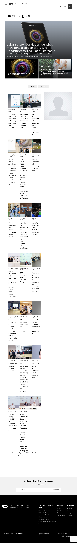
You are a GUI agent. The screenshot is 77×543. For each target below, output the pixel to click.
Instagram (70, 513)
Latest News (11, 41)
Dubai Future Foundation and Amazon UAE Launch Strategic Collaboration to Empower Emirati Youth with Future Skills (54, 72)
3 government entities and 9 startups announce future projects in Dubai (12, 330)
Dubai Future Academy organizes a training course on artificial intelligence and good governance (12, 171)
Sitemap (62, 538)
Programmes (61, 515)
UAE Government (45, 535)
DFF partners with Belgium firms (23, 277)
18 (35, 453)
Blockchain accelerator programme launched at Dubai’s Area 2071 (36, 282)
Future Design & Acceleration (47, 521)
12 (27, 453)
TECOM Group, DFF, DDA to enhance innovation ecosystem (12, 422)
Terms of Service (62, 533)
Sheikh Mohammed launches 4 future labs (35, 165)
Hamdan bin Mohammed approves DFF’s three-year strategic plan (35, 124)
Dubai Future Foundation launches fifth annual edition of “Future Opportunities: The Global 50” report (31, 47)
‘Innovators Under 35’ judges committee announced (36, 326)
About (59, 510)
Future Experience (43, 524)
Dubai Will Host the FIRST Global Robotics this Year (35, 228)
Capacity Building (43, 519)
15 (32, 453)
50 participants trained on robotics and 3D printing (24, 326)
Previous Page (16, 453)
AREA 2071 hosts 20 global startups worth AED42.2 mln (35, 370)
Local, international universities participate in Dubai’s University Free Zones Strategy (12, 283)
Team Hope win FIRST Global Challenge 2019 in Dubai (12, 229)
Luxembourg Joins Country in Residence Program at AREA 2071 (24, 121)
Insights (59, 508)
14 (30, 453)
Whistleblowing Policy (66, 536)
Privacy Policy (64, 535)
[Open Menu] (6, 4)
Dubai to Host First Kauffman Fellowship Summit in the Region (12, 121)
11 (25, 453)
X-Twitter (70, 515)
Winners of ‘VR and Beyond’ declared (12, 367)
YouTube (69, 510)
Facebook (70, 508)
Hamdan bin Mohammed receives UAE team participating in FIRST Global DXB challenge (24, 235)
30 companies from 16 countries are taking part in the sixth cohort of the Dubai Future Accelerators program (24, 377)
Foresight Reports (14, 70)
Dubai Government (43, 533)
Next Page (23, 456)
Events (59, 513)
